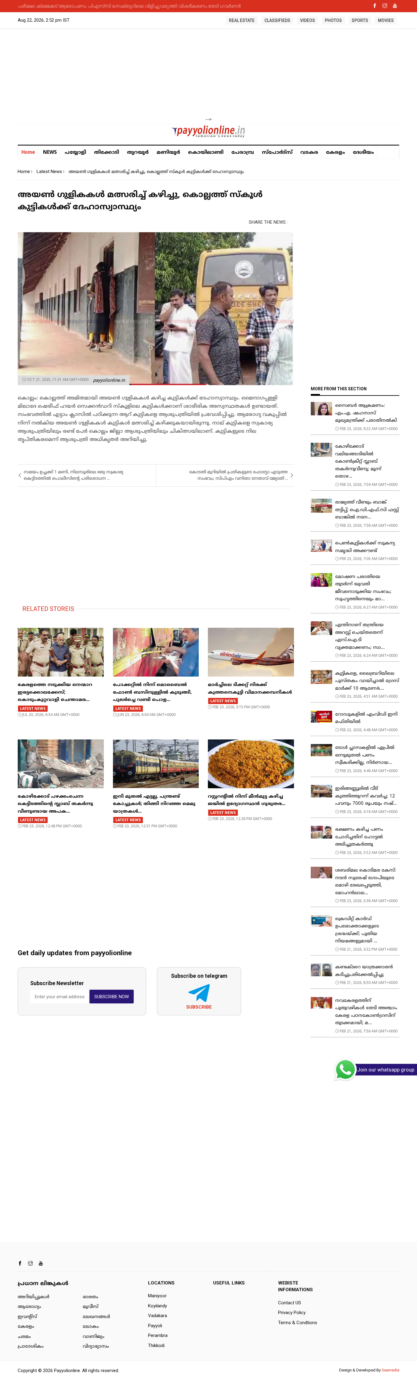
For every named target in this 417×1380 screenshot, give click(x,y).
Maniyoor (157, 1296)
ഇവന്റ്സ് (27, 1317)
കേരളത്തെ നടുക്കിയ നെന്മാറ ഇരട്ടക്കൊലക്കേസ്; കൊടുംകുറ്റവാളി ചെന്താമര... (55, 692)
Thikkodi (156, 1345)
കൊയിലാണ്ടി (205, 153)
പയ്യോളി (75, 153)
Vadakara (157, 1315)
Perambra (158, 1335)
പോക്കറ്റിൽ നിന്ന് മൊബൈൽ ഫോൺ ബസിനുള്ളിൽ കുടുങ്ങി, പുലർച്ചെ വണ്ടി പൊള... (152, 692)
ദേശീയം (363, 153)
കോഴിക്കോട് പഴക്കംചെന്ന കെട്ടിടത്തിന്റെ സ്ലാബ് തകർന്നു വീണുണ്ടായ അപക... (55, 804)
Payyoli (155, 1325)
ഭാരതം (90, 1297)
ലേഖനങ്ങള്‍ (96, 1317)
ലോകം (91, 1327)
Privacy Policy (292, 1312)
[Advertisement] (208, 73)
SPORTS (360, 20)
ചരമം (24, 1337)
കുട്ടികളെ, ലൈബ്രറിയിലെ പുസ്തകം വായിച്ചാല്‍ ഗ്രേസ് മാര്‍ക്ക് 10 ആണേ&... (367, 681)
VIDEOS (307, 20)
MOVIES (386, 20)
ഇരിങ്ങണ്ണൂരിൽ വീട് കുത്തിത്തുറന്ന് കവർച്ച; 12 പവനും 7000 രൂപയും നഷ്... (366, 796)
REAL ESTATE (242, 20)
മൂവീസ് (90, 1307)
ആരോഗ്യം (29, 1307)
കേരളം (335, 153)
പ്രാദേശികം (31, 1346)
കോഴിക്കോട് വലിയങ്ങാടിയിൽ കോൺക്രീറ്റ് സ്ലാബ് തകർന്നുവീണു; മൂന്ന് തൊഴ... (358, 461)
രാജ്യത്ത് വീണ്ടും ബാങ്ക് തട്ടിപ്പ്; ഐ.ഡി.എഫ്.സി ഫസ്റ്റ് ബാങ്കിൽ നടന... (367, 510)
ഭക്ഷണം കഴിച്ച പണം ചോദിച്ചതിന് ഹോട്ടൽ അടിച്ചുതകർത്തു (359, 837)
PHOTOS (333, 20)
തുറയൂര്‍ (138, 153)
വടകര (309, 153)
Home (28, 152)
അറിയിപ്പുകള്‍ (33, 1297)
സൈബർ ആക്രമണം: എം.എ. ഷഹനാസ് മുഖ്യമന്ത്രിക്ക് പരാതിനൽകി (366, 413)
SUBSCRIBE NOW (111, 996)
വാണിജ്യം (93, 1337)
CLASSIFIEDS (277, 20)
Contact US (289, 1303)
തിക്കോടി (106, 153)
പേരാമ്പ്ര (242, 153)
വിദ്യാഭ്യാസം (96, 1346)
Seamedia (390, 1370)
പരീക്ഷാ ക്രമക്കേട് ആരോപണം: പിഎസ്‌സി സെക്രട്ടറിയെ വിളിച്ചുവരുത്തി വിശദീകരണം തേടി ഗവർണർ (129, 6)
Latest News (49, 171)
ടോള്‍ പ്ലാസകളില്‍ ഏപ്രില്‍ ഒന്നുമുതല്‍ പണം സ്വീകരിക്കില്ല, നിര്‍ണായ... (364, 755)
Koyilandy (157, 1306)
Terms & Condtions (297, 1322)
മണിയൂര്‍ (168, 153)
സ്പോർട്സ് (277, 153)
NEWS (50, 152)
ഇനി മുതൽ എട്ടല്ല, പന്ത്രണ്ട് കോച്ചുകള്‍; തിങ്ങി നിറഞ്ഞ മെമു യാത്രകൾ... (154, 804)
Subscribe (199, 1007)
